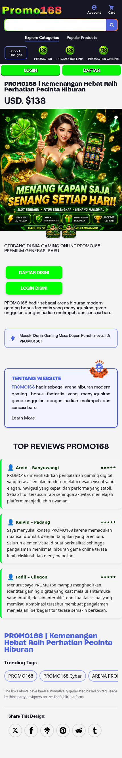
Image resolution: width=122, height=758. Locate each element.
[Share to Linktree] (47, 730)
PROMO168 (23, 387)
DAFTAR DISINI (34, 272)
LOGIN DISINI (34, 288)
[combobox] (55, 25)
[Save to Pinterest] (63, 730)
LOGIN (30, 70)
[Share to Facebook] (31, 730)
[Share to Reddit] (79, 730)
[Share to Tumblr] (95, 730)
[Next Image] (117, 170)
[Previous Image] (4, 170)
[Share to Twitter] (15, 730)
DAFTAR (91, 70)
